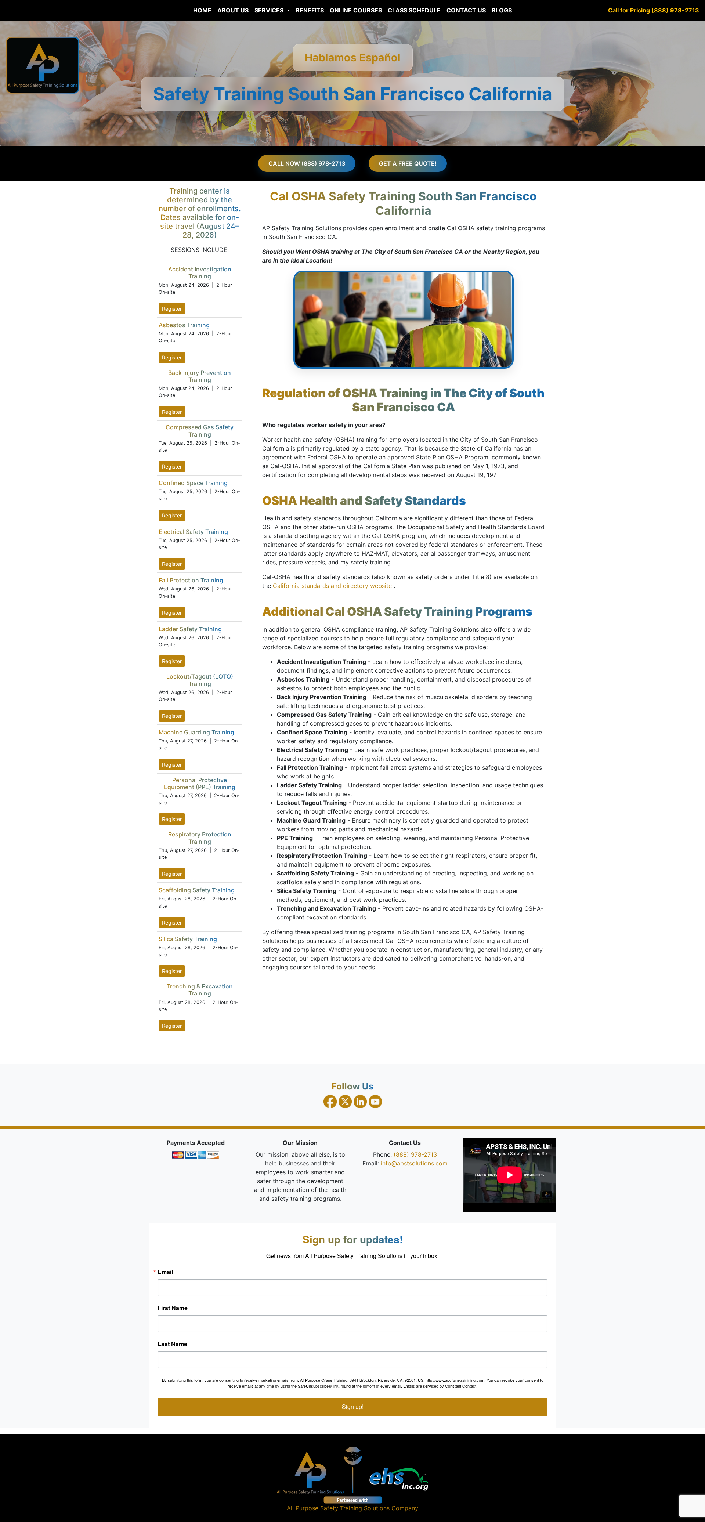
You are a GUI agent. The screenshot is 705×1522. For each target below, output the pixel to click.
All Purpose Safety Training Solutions (338, 1508)
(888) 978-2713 (415, 1154)
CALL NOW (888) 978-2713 (306, 163)
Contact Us (466, 10)
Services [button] (269, 10)
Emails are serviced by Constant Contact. (440, 1386)
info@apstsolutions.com (414, 1163)
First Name (173, 1308)
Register (172, 309)
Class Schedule (414, 10)
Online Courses (356, 10)
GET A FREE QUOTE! (408, 163)
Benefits (310, 10)
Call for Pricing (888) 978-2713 (653, 10)
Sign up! (353, 1406)
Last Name (172, 1344)
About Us (233, 10)
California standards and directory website (333, 585)
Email (165, 1272)
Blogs (502, 10)
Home (202, 10)
